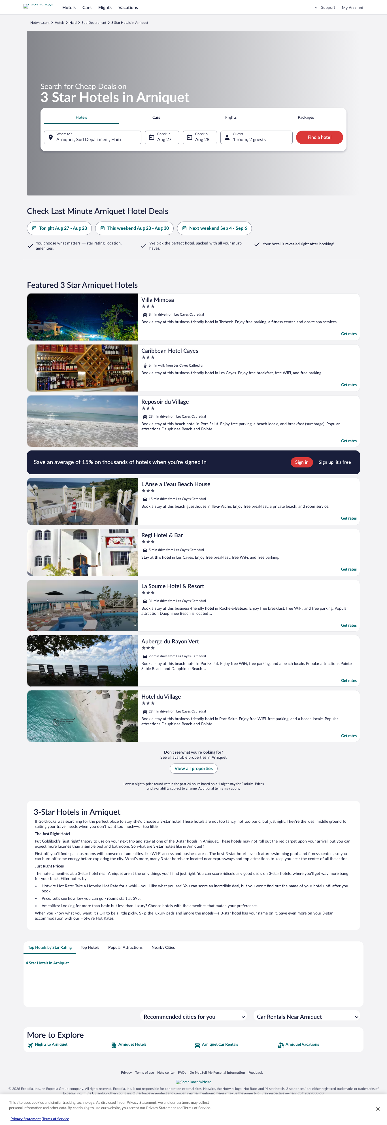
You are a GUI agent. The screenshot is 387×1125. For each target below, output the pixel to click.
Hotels (69, 7)
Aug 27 (164, 139)
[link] (68, 1045)
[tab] (81, 117)
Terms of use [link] (144, 1072)
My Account (352, 8)
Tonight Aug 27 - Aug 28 (63, 228)
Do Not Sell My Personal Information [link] (217, 1072)
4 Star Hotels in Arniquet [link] (47, 963)
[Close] (378, 1109)
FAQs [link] (182, 1072)
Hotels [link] (59, 22)
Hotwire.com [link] (40, 22)
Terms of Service (55, 1119)
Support (328, 8)
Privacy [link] (126, 1072)
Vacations (128, 7)
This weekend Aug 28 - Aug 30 (138, 228)
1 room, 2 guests (249, 139)
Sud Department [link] (94, 22)
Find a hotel (319, 137)
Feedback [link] (255, 1072)
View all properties (194, 768)
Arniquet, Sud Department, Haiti (88, 139)
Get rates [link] (349, 334)
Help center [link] (166, 1072)
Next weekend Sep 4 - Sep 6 (218, 228)
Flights (105, 7)
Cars (87, 7)
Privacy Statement (25, 1119)
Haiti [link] (72, 22)
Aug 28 (202, 139)
